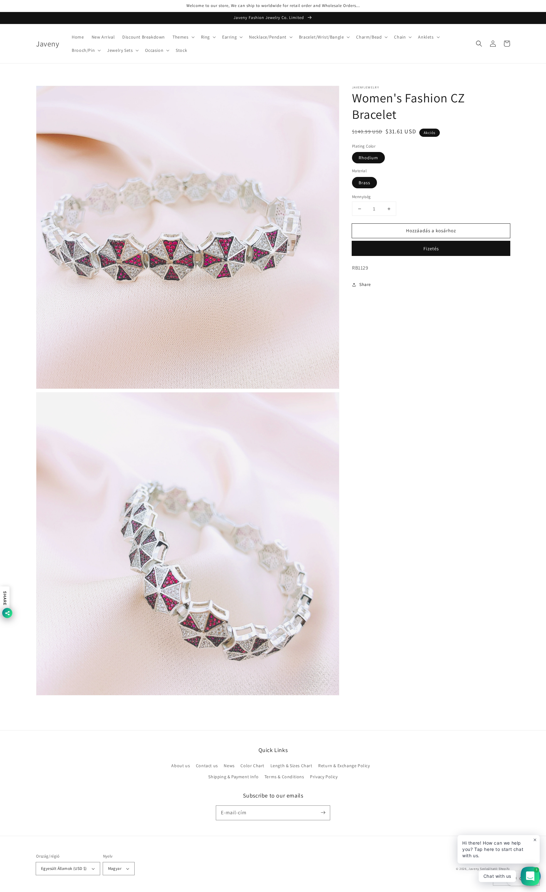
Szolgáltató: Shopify (495, 869)
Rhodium (368, 158)
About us (180, 765)
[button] (183, 37)
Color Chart (252, 765)
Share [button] (365, 284)
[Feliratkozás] (323, 813)
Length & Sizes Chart (291, 765)
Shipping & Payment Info (233, 777)
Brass (364, 182)
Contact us (207, 765)
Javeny (473, 869)
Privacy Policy (323, 777)
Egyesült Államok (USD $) (64, 868)
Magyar (114, 868)
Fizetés (431, 249)
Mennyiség (361, 196)
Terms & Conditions (284, 777)
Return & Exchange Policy (344, 765)
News (229, 765)
